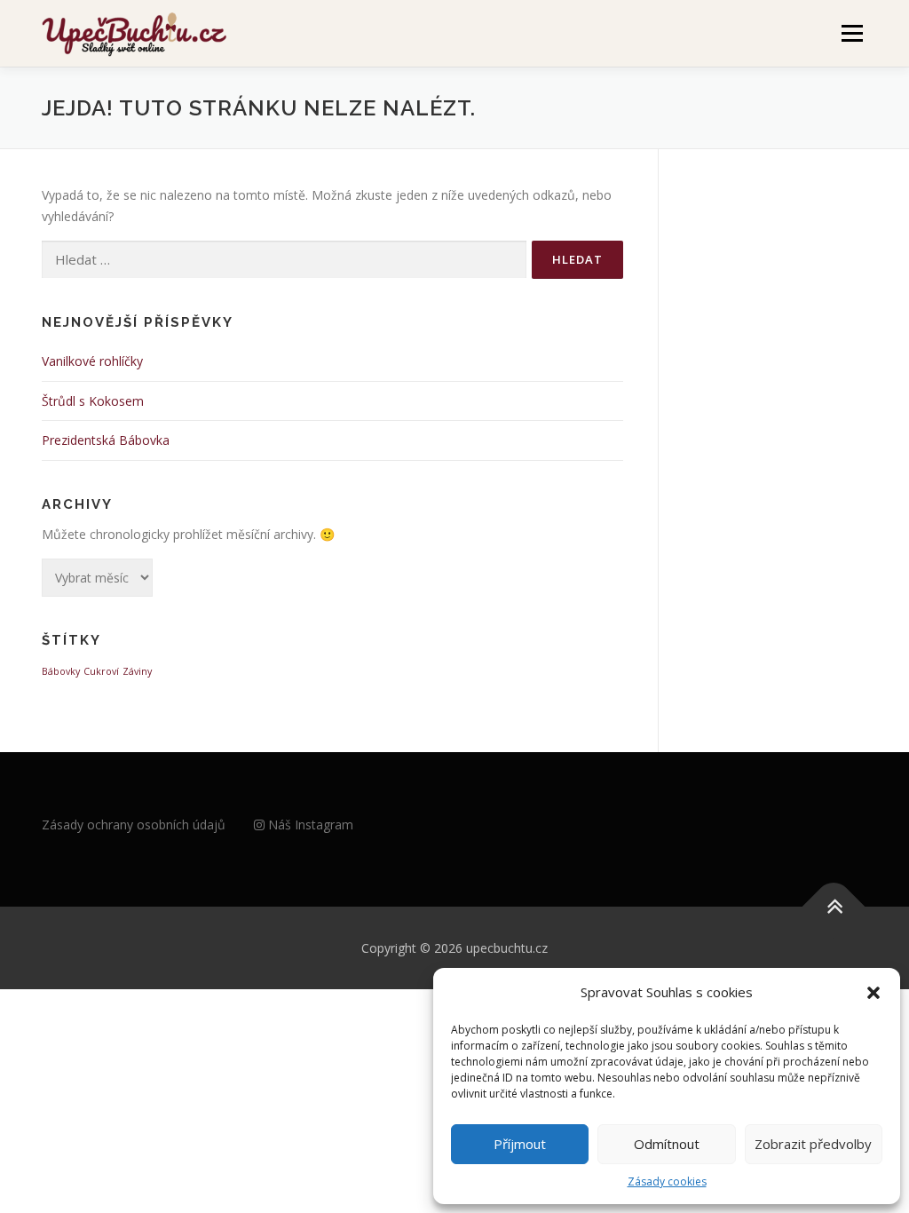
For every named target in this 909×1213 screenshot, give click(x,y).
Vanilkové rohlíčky (92, 361)
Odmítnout (667, 1144)
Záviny (137, 671)
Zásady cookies (667, 1181)
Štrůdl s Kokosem (93, 400)
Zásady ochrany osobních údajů (133, 824)
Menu (851, 33)
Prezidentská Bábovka (106, 440)
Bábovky (61, 671)
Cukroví (101, 671)
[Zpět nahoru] (834, 906)
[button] (873, 993)
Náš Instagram (309, 824)
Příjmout (520, 1144)
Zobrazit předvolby (813, 1144)
